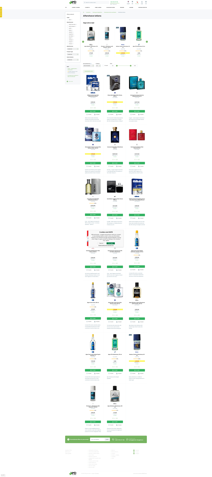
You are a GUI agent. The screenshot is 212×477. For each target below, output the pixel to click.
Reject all (101, 243)
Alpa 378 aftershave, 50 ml (139, 46)
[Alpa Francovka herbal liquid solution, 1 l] (93, 342)
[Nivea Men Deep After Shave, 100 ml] (115, 83)
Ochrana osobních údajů (93, 461)
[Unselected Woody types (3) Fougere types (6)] (73, 54)
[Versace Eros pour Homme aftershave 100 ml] (137, 83)
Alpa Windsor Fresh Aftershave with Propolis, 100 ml (137, 303)
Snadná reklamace (92, 462)
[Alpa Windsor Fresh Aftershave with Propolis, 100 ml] (137, 290)
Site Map (97, 473)
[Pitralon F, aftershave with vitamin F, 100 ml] (107, 34)
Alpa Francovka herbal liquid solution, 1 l (93, 355)
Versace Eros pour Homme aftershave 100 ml (137, 96)
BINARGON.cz (144, 473)
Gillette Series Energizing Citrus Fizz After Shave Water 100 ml (137, 199)
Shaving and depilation (97, 12)
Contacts (113, 453)
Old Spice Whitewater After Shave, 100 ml (93, 251)
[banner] (72, 3)
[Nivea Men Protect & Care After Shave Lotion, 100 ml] (93, 135)
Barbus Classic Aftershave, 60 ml (123, 47)
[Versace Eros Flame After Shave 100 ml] (137, 135)
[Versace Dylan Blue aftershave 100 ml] (115, 135)
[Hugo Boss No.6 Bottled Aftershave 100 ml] (93, 187)
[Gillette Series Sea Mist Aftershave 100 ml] (93, 83)
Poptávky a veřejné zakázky (94, 453)
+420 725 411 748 (114, 2)
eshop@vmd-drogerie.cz (114, 3)
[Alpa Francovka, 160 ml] (93, 290)
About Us (113, 450)
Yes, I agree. (110, 243)
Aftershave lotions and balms (110, 12)
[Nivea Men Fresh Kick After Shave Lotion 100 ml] (115, 290)
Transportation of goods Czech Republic (95, 459)
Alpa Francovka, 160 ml (93, 302)
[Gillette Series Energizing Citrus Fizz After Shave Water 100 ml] (137, 187)
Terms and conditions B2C (94, 451)
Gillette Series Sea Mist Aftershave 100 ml (93, 96)
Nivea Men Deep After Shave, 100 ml (115, 96)
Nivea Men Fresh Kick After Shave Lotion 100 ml (115, 303)
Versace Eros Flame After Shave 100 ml (137, 147)
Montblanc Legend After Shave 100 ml (115, 199)
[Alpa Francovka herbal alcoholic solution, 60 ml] (137, 238)
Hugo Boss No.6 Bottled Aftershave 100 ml (93, 199)
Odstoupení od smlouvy (93, 450)
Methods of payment (93, 456)
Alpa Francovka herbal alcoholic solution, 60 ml (137, 251)
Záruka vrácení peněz (93, 464)
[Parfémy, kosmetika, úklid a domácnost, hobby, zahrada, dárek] (83, 12)
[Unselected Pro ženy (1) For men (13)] (73, 60)
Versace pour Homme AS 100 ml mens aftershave (115, 251)
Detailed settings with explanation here (106, 245)
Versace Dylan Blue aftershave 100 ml (115, 147)
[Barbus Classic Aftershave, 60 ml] (123, 34)
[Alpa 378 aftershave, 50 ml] (139, 34)
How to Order (91, 455)
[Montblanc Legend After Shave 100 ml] (115, 187)
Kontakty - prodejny (115, 455)
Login (107, 439)
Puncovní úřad (91, 467)
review (112, 458)
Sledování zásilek (92, 465)
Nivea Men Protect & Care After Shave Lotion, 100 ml (93, 147)
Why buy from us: (114, 451)
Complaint (113, 456)
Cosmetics (88, 12)
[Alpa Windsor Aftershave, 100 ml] (91, 34)
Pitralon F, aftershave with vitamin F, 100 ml (107, 47)
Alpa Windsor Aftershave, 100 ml (91, 47)
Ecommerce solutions (137, 473)
